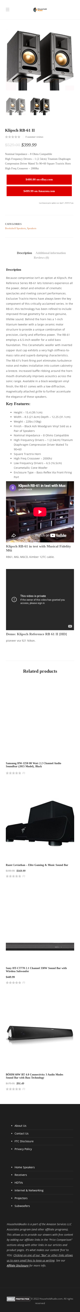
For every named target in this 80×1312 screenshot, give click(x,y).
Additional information (51, 253)
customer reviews (34, 137)
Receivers (21, 1175)
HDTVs (19, 1182)
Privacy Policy (23, 1149)
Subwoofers (22, 1206)
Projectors (21, 1198)
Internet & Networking (29, 1190)
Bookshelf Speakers (15, 228)
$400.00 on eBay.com (39, 179)
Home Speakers (25, 1167)
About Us (20, 1126)
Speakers (31, 228)
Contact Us (22, 1133)
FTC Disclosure (24, 1141)
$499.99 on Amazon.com (39, 191)
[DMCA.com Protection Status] (18, 1298)
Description (24, 253)
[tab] (24, 253)
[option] (40, 56)
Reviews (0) (41, 257)
